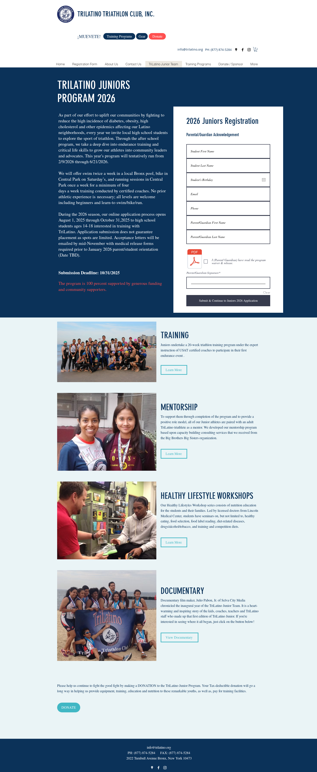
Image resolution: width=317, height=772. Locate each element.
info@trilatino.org (190, 49)
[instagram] (249, 50)
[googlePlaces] (236, 50)
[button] (255, 49)
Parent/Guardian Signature (203, 273)
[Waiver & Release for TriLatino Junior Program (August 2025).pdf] (194, 259)
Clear (266, 292)
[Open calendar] (263, 180)
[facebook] (242, 50)
